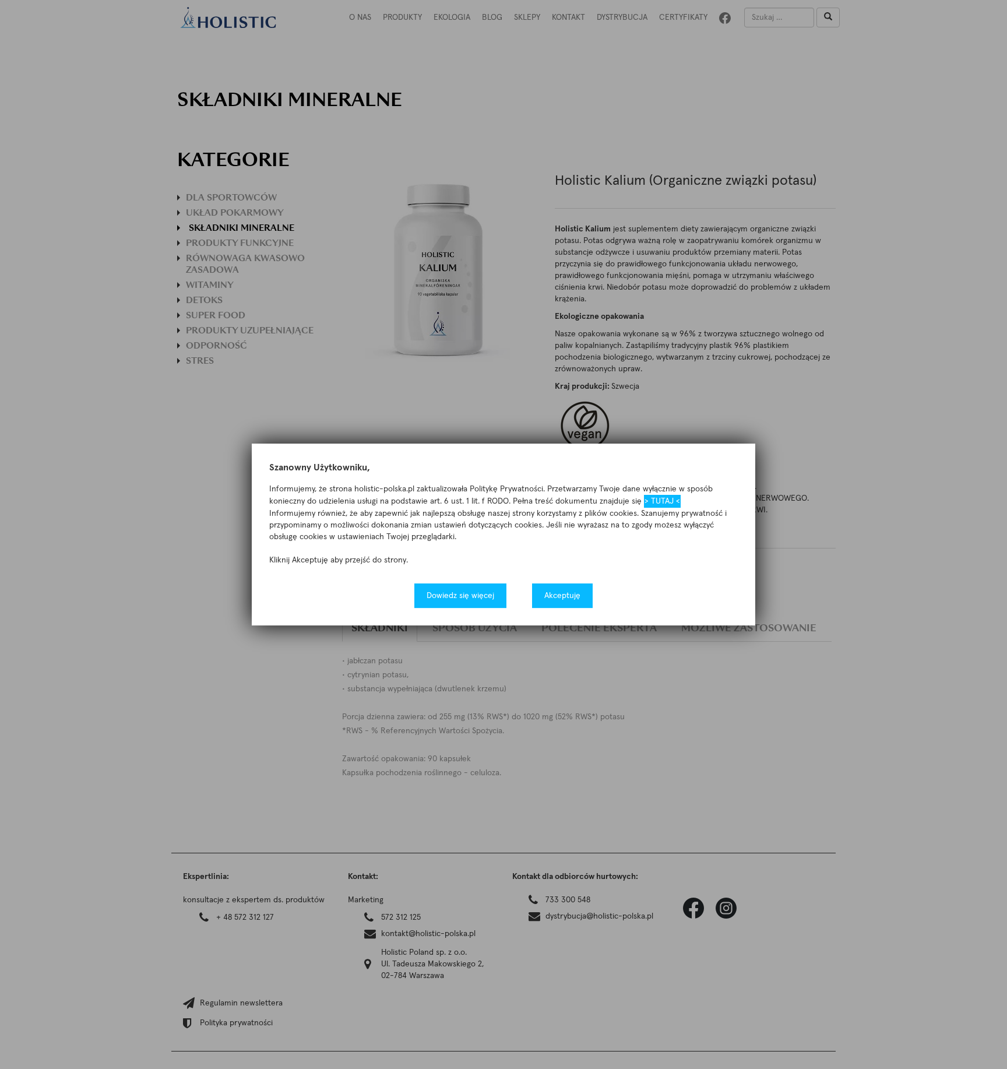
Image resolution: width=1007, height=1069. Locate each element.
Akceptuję (562, 596)
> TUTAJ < (662, 501)
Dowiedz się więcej (460, 596)
